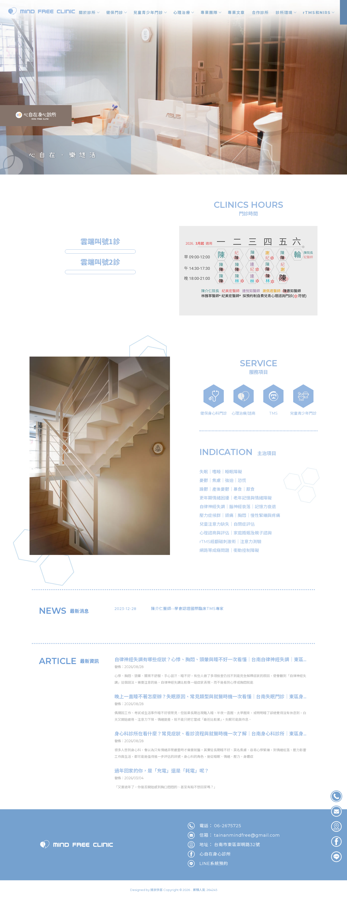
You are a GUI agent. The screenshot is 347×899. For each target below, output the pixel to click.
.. (191, 890)
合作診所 (260, 12)
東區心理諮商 (124, 897)
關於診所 (87, 12)
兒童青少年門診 (148, 12)
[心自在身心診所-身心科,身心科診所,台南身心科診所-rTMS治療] (41, 11)
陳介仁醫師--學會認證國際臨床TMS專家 (187, 608)
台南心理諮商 (80, 897)
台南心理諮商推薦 (102, 897)
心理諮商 (44, 897)
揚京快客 (156, 890)
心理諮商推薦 (61, 897)
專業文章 (236, 12)
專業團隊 (209, 12)
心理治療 (181, 12)
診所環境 (284, 12)
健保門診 (114, 12)
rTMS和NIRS (317, 12)
